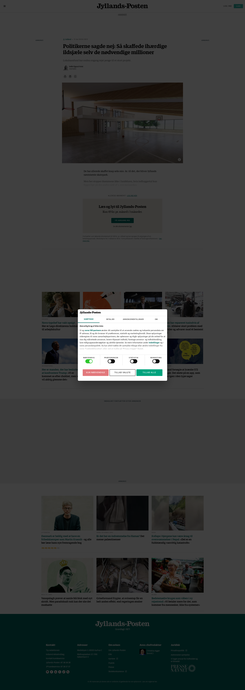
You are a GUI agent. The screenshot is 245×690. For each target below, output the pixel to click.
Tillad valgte (122, 372)
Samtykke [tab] (89, 319)
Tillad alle (149, 372)
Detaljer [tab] (110, 319)
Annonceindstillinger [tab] (133, 319)
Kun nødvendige (95, 372)
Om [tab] (156, 319)
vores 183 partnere (93, 330)
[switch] (111, 361)
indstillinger (154, 342)
